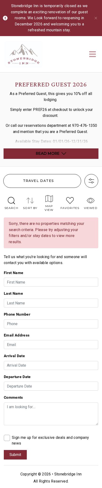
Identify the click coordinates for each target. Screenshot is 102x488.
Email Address (16, 335)
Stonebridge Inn (68, 474)
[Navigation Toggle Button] (92, 54)
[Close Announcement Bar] (96, 18)
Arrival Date (14, 355)
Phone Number (17, 314)
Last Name (13, 293)
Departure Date (17, 376)
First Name (13, 272)
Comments (13, 397)
